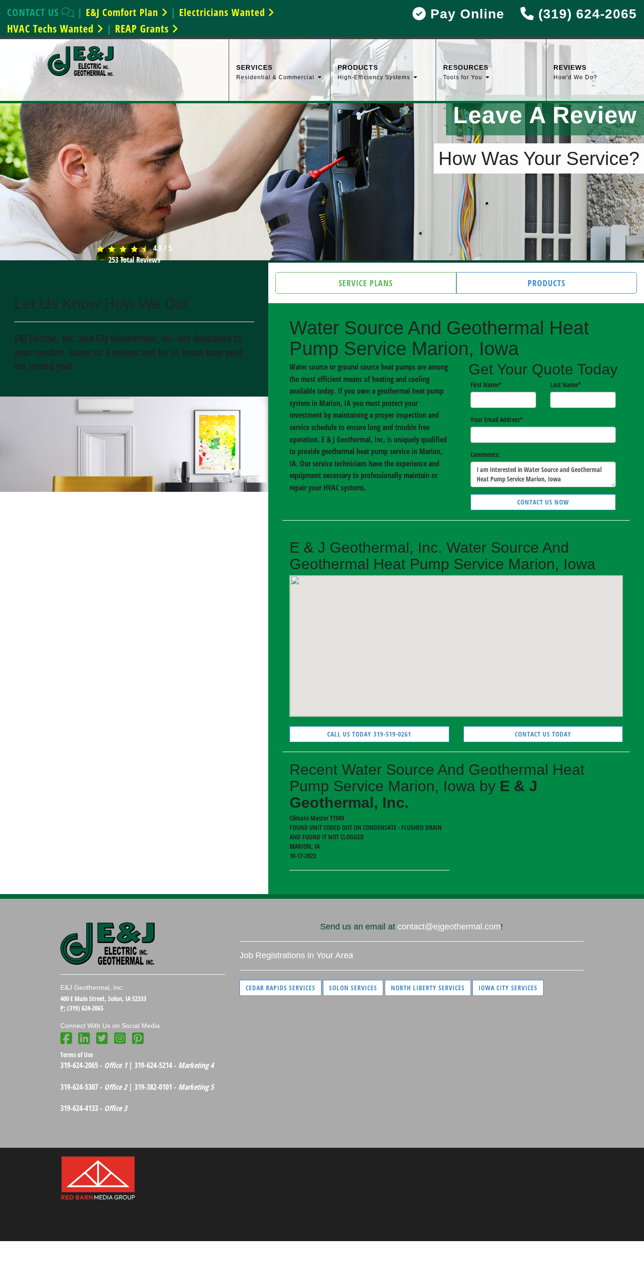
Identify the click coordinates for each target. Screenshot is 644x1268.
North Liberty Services (428, 987)
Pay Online (465, 14)
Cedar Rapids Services (280, 987)
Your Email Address (497, 419)
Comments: (485, 454)
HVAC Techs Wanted (52, 28)
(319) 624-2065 (585, 14)
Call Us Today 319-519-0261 (369, 733)
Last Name (565, 384)
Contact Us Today (543, 733)
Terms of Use (76, 1054)
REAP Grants (143, 28)
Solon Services (353, 987)
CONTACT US (34, 12)
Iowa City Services (508, 987)
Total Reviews (134, 260)
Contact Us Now (543, 501)
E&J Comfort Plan (123, 12)
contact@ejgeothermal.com (449, 926)
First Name (486, 384)
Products (546, 283)
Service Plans (366, 283)
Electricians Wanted (223, 12)
